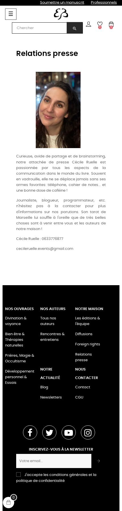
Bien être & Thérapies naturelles (15, 339)
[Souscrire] (98, 461)
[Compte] (88, 24)
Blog (44, 387)
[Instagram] (88, 432)
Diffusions (83, 334)
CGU (79, 397)
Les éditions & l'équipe (87, 321)
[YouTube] (68, 432)
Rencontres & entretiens (52, 337)
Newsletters (51, 397)
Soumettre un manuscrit (62, 3)
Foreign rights (87, 344)
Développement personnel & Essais (19, 377)
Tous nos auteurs (48, 321)
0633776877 (52, 239)
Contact (82, 387)
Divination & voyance (16, 321)
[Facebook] (30, 432)
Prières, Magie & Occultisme (19, 358)
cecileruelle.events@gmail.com (44, 249)
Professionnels (104, 3)
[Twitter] (49, 432)
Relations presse (83, 357)
